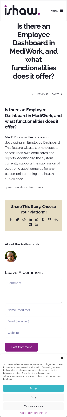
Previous (41, 94)
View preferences (33, 406)
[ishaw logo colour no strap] (22, 6)
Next (55, 94)
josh (10, 187)
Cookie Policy (26, 413)
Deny (33, 397)
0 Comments (36, 187)
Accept (33, 388)
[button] (62, 358)
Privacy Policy (40, 413)
